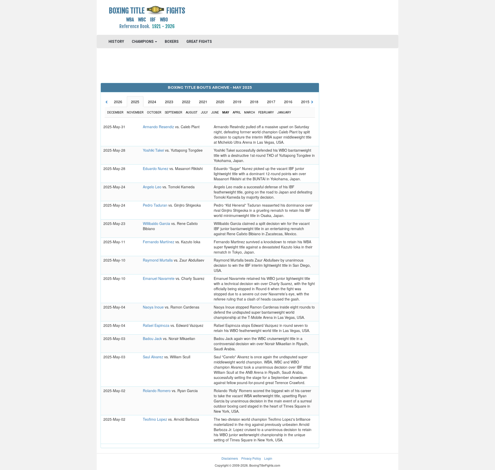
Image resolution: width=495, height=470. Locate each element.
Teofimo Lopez (155, 419)
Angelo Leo (152, 186)
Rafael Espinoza (156, 325)
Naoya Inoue (154, 307)
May (225, 112)
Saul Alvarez (153, 356)
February (266, 112)
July (204, 112)
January (284, 112)
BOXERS (172, 41)
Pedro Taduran (155, 205)
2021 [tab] (203, 101)
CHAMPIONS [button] (143, 41)
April (237, 112)
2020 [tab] (220, 101)
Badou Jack (153, 338)
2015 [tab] (305, 101)
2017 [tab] (271, 101)
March (249, 112)
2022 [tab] (186, 101)
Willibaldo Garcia (157, 223)
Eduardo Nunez (156, 168)
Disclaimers (229, 458)
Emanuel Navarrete (159, 278)
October (154, 112)
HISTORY (116, 41)
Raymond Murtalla (158, 260)
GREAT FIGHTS (199, 41)
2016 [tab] (288, 101)
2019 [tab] (237, 101)
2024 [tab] (152, 101)
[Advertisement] (285, 16)
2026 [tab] (118, 101)
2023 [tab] (169, 101)
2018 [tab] (254, 101)
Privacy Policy (251, 458)
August (191, 112)
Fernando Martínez (159, 241)
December (115, 112)
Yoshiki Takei (154, 150)
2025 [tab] (135, 101)
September (173, 112)
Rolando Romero (157, 390)
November (135, 112)
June (215, 112)
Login (268, 458)
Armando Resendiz (159, 126)
